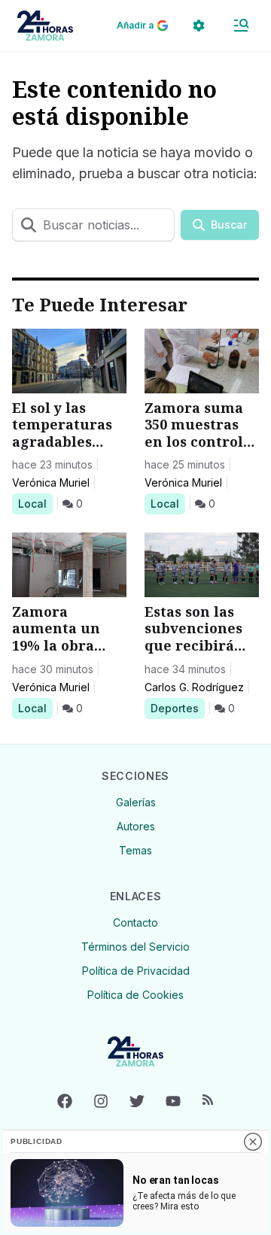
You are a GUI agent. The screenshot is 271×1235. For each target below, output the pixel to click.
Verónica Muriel (51, 482)
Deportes (177, 708)
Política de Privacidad (136, 970)
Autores (136, 826)
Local (35, 503)
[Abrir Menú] (241, 26)
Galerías (136, 802)
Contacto (135, 922)
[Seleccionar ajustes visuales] (199, 26)
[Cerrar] (253, 1142)
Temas (135, 850)
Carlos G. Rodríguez (194, 687)
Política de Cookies (135, 994)
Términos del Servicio (135, 946)
